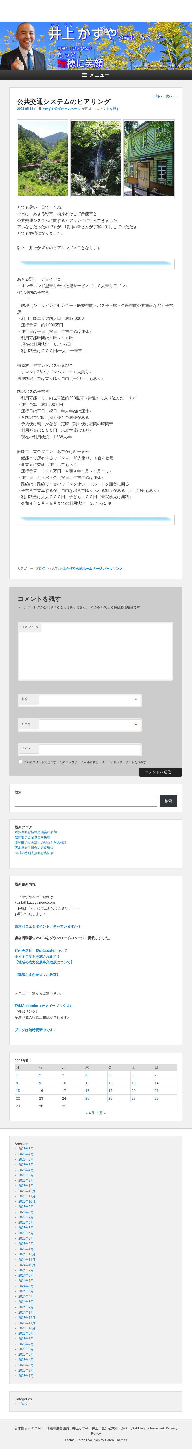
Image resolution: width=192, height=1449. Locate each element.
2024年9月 (26, 1270)
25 (88, 1098)
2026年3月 (26, 1175)
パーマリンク (113, 568)
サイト (26, 748)
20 (134, 1091)
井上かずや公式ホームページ (59, 109)
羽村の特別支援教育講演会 (34, 853)
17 (64, 1091)
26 (110, 1098)
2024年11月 (27, 1260)
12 (110, 1083)
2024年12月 (27, 1254)
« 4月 (90, 1113)
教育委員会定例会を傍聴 (32, 837)
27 (134, 1098)
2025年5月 (26, 1228)
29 (18, 1106)
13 (134, 1083)
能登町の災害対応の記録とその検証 (41, 842)
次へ (171, 96)
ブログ (40, 568)
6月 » (102, 1113)
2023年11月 (27, 1323)
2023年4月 (26, 1360)
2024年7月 (26, 1281)
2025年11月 (27, 1196)
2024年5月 (26, 1291)
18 (88, 1091)
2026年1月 (26, 1186)
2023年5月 (26, 1354)
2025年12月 (27, 1191)
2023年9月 (26, 1333)
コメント (29, 627)
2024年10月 (27, 1265)
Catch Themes (116, 1440)
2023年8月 (26, 1339)
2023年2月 (26, 1370)
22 (18, 1098)
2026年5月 (26, 1165)
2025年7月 (26, 1217)
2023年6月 (26, 1349)
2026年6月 (26, 1159)
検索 (18, 792)
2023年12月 (27, 1318)
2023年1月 (26, 1376)
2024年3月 (26, 1302)
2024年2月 (26, 1307)
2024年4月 (26, 1296)
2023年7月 (26, 1344)
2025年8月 (26, 1212)
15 (18, 1091)
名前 (24, 699)
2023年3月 (26, 1365)
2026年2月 (26, 1180)
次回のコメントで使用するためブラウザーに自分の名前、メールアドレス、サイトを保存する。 (88, 762)
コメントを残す (108, 109)
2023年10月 (27, 1328)
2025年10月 (27, 1201)
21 (157, 1091)
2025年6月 (26, 1222)
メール (26, 724)
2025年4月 (26, 1233)
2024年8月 (26, 1275)
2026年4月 (26, 1170)
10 (64, 1083)
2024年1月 (26, 1312)
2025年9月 (26, 1207)
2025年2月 (26, 1244)
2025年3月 (26, 1238)
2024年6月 (26, 1286)
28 (157, 1098)
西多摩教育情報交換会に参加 (36, 832)
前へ (157, 96)
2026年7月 (26, 1154)
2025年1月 (26, 1249)
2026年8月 (26, 1149)
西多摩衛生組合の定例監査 (34, 848)
